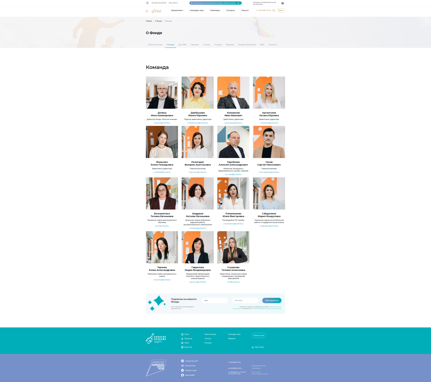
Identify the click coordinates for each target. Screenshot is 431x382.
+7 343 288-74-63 (263, 10)
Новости (244, 10)
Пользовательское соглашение (259, 367)
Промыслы (188, 338)
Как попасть (173, 3)
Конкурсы (230, 10)
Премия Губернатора (247, 45)
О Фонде (158, 21)
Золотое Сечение (155, 45)
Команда (170, 45)
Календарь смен (197, 10)
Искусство (188, 347)
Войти (281, 10)
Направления (176, 10)
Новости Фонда (210, 334)
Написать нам (259, 335)
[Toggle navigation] (147, 11)
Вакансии (230, 45)
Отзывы (206, 45)
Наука (187, 343)
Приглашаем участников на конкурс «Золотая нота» (215, 3)
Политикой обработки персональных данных (267, 308)
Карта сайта (259, 347)
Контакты (273, 45)
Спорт (187, 334)
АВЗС (262, 45)
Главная (149, 21)
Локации (218, 45)
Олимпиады (215, 10)
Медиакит (232, 338)
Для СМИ (182, 45)
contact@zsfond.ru (235, 368)
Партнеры (195, 45)
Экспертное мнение (159, 3)
